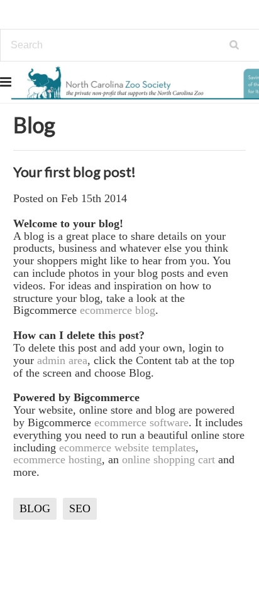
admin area (62, 360)
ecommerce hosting (57, 459)
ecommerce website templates (127, 447)
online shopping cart (168, 459)
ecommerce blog (117, 310)
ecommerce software (141, 422)
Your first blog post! (74, 171)
